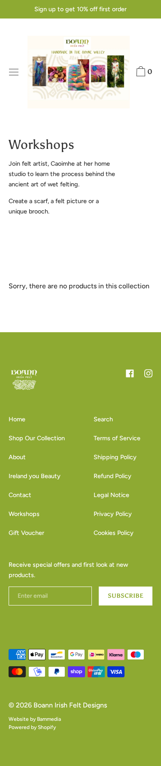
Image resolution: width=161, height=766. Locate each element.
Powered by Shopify (32, 727)
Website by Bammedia (35, 719)
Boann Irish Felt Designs (70, 705)
